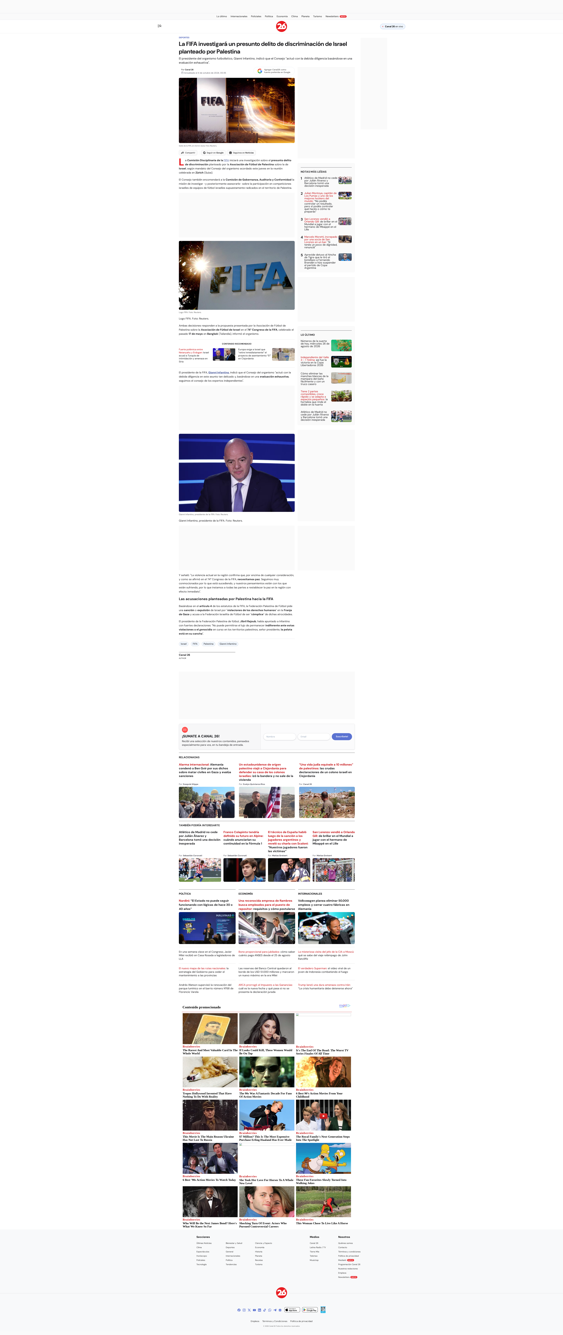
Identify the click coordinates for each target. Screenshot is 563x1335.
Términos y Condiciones (274, 1321)
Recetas (259, 1260)
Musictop (314, 1260)
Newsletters (347, 1277)
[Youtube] (254, 1310)
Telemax (314, 1256)
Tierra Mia (314, 1251)
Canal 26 (189, 69)
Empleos (342, 1273)
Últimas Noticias (204, 1243)
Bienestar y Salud (234, 1243)
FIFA (226, 160)
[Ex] (249, 1310)
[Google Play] (310, 1310)
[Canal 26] (281, 1293)
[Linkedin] (259, 1310)
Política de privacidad (348, 1256)
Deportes (184, 37)
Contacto (342, 1247)
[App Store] (292, 1310)
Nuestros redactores (348, 1268)
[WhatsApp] (269, 1310)
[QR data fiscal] (323, 1312)
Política (185, 894)
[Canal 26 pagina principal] (281, 31)
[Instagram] (244, 1310)
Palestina (208, 643)
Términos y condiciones (349, 1251)
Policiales (200, 1260)
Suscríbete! (342, 736)
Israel (184, 643)
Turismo (258, 1264)
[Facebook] (239, 1310)
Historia (258, 1251)
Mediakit (345, 1260)
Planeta (258, 1256)
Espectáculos (202, 1251)
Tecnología (201, 1264)
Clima (199, 1247)
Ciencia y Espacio (263, 1243)
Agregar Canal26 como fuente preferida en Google (277, 71)
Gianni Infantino (228, 643)
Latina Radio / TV (318, 1247)
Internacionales (310, 894)
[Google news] (280, 1310)
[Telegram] (274, 1310)
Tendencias (231, 1264)
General (229, 1251)
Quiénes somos (345, 1243)
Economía (246, 894)
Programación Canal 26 (349, 1264)
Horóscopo (201, 1256)
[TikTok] (264, 1310)
